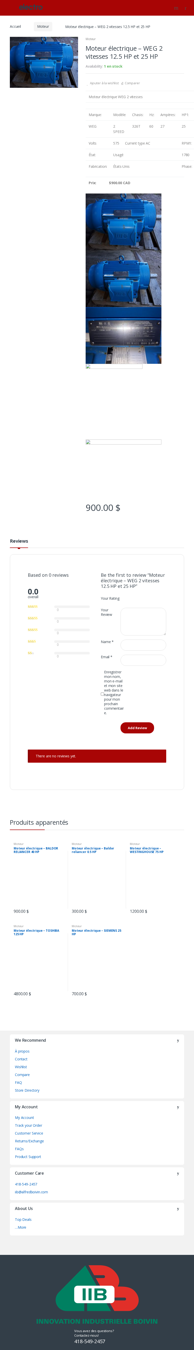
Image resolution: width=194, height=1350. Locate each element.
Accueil (15, 26)
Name (107, 642)
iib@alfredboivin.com (31, 1192)
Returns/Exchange (29, 1141)
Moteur (43, 26)
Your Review (106, 612)
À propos (22, 1051)
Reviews (19, 541)
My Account (24, 1117)
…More (20, 1227)
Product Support (28, 1156)
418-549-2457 (26, 1184)
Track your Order (28, 1125)
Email (106, 657)
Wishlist (21, 1066)
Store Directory (27, 1090)
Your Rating (110, 598)
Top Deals (23, 1219)
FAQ (18, 1082)
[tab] (19, 543)
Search (177, 8)
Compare (22, 1074)
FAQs (19, 1148)
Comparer (132, 83)
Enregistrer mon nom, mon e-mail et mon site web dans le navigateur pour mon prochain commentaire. (114, 692)
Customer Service (29, 1133)
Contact (21, 1059)
